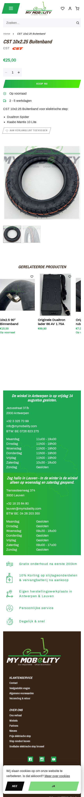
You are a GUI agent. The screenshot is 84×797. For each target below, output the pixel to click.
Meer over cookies (57, 776)
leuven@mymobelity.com (23, 508)
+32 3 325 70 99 (17, 421)
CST (6, 48)
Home (6, 33)
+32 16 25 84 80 (17, 503)
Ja (54, 786)
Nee (15, 786)
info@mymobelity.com (21, 426)
